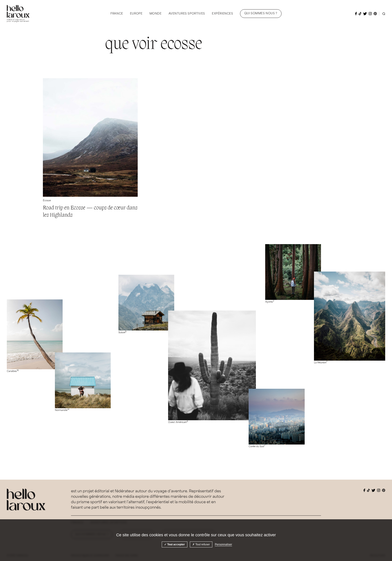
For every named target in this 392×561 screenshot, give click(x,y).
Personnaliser (223, 544)
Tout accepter (176, 544)
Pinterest (375, 13)
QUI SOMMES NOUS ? (260, 13)
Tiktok (360, 13)
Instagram (370, 13)
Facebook (356, 13)
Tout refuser (202, 544)
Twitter (365, 13)
